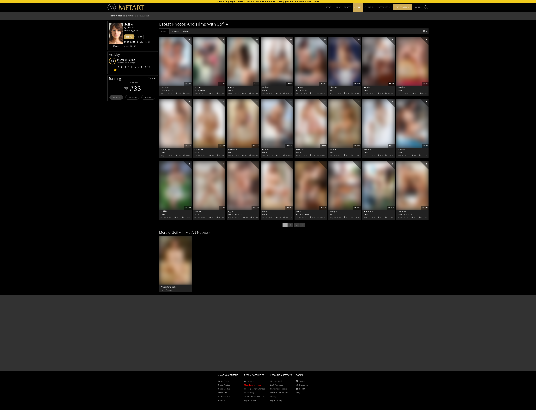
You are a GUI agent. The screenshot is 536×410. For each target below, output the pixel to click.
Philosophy (249, 392)
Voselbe (401, 87)
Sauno (299, 211)
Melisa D (305, 90)
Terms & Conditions (279, 392)
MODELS (357, 7)
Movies (175, 31)
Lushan (198, 211)
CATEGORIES (382, 7)
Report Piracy (276, 400)
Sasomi (367, 149)
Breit (264, 211)
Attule (333, 149)
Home (112, 15)
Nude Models (224, 389)
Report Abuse (250, 400)
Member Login (276, 381)
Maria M (305, 214)
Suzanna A (407, 214)
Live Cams (222, 392)
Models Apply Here (252, 385)
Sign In (418, 7)
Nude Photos (224, 385)
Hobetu (401, 149)
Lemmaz (165, 87)
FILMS (338, 7)
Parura (299, 149)
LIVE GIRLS (368, 7)
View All (152, 78)
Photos (186, 31)
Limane (299, 87)
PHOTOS (347, 7)
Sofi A (170, 90)
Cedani (265, 87)
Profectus (165, 149)
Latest (164, 31)
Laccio (197, 87)
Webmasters (249, 381)
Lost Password (276, 385)
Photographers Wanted (254, 389)
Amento (232, 87)
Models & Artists (126, 15)
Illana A (164, 90)
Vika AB (203, 90)
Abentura (368, 211)
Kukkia (164, 211)
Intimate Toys (224, 396)
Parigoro (334, 211)
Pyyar (231, 211)
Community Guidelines (254, 396)
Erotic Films (223, 381)
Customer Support (278, 389)
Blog (298, 392)
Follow (129, 36)
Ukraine (131, 27)
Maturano (233, 149)
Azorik (367, 87)
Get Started (402, 7)
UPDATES (330, 7)
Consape (198, 149)
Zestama (402, 211)
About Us (222, 400)
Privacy (273, 396)
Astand (265, 149)
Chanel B (238, 214)
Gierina (333, 87)
